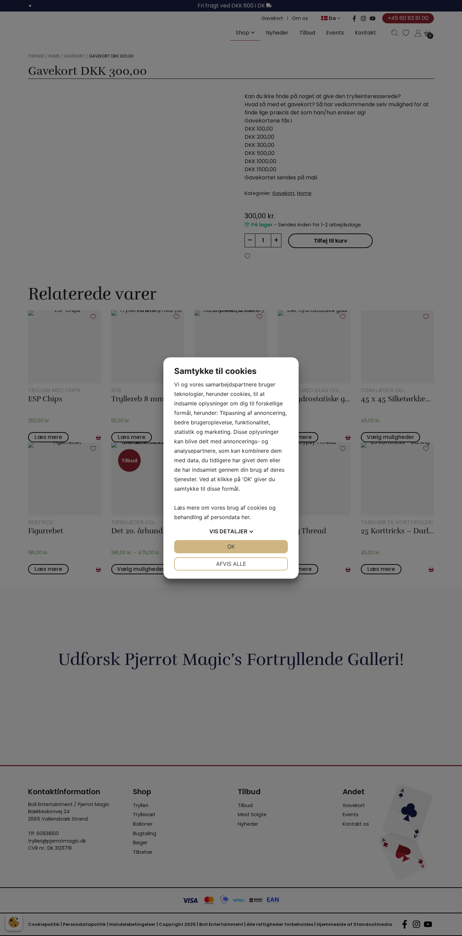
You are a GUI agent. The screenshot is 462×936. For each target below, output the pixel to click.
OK (231, 546)
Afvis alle (231, 563)
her (245, 517)
